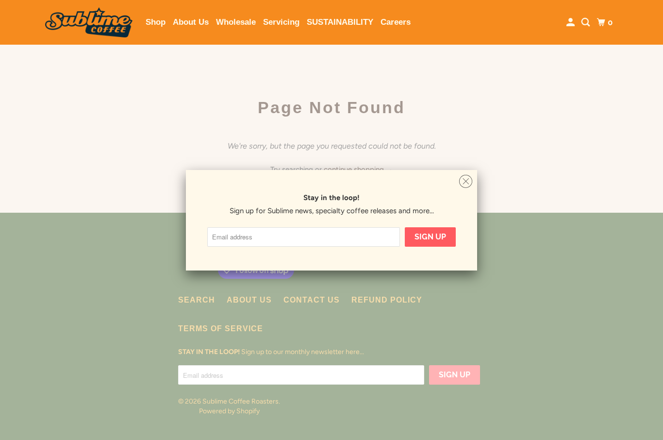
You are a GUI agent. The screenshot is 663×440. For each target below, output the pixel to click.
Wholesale (236, 22)
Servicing (281, 22)
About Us (191, 22)
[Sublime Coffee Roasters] (89, 22)
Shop (156, 22)
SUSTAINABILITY (340, 22)
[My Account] (571, 22)
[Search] (586, 22)
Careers (396, 22)
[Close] (465, 181)
